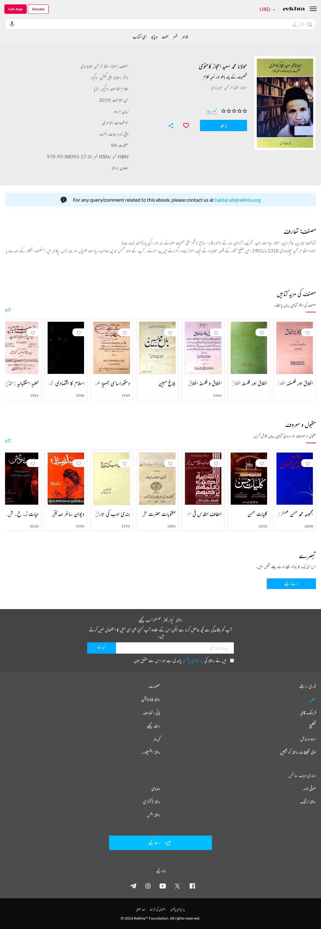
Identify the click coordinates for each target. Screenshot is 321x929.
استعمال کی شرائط (158, 909)
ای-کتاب (140, 37)
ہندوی (155, 788)
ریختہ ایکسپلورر (151, 752)
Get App (15, 9)
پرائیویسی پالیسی (192, 660)
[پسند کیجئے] (183, 125)
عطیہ (313, 699)
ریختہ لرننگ (308, 801)
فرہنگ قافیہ (308, 712)
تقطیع (312, 725)
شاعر (185, 37)
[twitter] (177, 886)
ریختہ (114, 168)
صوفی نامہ (309, 788)
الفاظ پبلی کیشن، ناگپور (105, 77)
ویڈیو (154, 37)
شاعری (107, 122)
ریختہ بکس (153, 814)
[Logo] (294, 9)
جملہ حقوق (140, 909)
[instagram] (148, 886)
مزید (8, 308)
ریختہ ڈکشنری (151, 801)
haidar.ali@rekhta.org (237, 200)
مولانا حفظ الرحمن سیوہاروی (99, 66)
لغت (165, 37)
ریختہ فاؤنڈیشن (150, 699)
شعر (175, 37)
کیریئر (156, 738)
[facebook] (192, 886)
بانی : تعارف (151, 712)
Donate (38, 9)
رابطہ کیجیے (153, 725)
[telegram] (133, 886)
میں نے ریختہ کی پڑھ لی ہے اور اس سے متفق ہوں (180, 660)
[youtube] (163, 886)
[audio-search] (12, 24)
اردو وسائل (308, 738)
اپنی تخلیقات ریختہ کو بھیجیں (298, 752)
